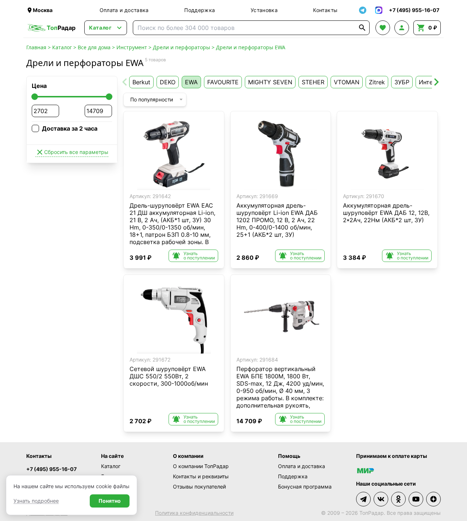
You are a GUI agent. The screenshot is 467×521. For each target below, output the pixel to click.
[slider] (34, 96)
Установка (264, 10)
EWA (191, 82)
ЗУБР (401, 82)
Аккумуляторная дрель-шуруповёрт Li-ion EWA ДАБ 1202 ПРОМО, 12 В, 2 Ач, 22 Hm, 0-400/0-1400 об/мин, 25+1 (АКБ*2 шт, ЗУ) (277, 220)
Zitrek (377, 82)
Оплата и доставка (124, 10)
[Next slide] (436, 82)
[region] (174, 153)
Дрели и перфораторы (181, 47)
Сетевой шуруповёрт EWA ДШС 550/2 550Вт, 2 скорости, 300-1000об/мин (169, 376)
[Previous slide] (125, 82)
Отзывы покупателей (199, 486)
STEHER (313, 82)
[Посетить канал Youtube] (416, 499)
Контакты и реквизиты (201, 476)
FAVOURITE (223, 82)
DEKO (167, 82)
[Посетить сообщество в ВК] (381, 499)
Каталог (62, 47)
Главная (36, 47)
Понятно (110, 501)
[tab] (161, 184)
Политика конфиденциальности (194, 513)
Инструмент (131, 47)
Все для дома (94, 47)
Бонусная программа (305, 486)
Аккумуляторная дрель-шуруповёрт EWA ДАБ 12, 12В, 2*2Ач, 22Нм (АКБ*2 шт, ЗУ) (386, 213)
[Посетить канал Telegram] (363, 499)
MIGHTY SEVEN (270, 82)
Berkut (141, 82)
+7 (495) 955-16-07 (51, 469)
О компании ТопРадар (201, 466)
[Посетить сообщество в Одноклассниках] (398, 499)
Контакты (325, 10)
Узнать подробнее (36, 501)
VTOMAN (346, 82)
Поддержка (199, 10)
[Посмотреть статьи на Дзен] (433, 499)
